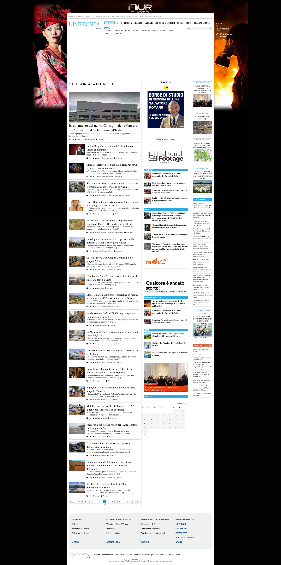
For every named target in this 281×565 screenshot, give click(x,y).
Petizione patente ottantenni (153, 533)
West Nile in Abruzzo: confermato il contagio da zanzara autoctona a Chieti (200, 246)
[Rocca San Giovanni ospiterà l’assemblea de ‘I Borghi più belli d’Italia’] (147, 193)
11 (108, 502)
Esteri (146, 210)
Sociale (103, 381)
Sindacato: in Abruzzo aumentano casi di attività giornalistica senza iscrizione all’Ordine (112, 184)
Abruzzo (79, 139)
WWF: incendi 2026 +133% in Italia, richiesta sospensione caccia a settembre (202, 262)
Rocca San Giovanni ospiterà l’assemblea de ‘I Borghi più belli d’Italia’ (169, 191)
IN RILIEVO (110, 195)
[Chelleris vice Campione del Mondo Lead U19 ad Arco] (147, 348)
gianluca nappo (166, 31)
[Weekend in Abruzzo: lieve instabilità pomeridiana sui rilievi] (77, 493)
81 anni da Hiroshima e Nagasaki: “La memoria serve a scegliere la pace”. (202, 357)
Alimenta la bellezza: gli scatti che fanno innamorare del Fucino (202, 145)
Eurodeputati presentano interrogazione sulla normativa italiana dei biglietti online (110, 240)
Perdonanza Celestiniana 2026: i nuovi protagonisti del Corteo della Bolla (166, 174)
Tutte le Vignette (202, 338)
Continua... (101, 139)
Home (71, 16)
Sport (102, 288)
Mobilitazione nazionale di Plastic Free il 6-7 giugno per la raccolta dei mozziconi (110, 407)
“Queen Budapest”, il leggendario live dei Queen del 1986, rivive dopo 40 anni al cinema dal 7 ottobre (169, 303)
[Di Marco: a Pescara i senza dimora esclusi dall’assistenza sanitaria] (77, 452)
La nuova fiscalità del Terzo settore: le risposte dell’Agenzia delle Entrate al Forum (202, 388)
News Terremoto (118, 232)
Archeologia (113, 542)
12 (112, 502)
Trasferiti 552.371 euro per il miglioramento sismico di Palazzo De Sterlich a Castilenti (109, 222)
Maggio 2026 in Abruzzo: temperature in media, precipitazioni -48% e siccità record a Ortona (112, 296)
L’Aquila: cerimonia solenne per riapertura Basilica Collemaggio (162, 388)
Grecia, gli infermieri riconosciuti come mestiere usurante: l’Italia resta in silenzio (169, 226)
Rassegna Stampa (185, 538)
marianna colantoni (113, 33)
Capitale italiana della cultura (126, 31)
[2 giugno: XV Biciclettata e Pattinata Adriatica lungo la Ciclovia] (77, 396)
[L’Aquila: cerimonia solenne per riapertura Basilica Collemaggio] (166, 377)
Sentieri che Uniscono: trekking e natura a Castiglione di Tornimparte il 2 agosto (168, 334)
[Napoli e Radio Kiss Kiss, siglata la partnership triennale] (147, 357)
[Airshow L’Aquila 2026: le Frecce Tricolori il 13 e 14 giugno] (77, 359)
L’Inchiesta (181, 529)
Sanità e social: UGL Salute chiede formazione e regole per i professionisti (169, 199)
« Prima (86, 502)
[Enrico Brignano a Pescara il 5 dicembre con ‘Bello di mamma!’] (77, 155)
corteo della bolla (150, 31)
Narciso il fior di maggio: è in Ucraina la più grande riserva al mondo (202, 175)
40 (127, 502)
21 (170, 423)
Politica (110, 251)
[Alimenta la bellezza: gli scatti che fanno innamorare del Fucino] (202, 156)
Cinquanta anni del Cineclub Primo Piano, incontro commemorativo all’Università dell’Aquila (108, 465)
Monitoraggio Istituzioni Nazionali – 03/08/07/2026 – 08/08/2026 (201, 374)
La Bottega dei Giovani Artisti (150, 16)
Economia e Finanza (89, 139)
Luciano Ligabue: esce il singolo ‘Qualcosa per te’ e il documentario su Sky (202, 254)
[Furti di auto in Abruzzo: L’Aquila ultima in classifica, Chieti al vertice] (147, 186)
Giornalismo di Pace (149, 524)
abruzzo (108, 31)
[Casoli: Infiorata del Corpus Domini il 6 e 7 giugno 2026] (77, 266)
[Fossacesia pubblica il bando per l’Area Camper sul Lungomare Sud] (77, 433)
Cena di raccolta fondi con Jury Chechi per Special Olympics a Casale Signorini (109, 370)
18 (151, 423)
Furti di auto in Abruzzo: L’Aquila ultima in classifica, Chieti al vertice (168, 184)
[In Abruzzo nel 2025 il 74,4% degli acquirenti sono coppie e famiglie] (77, 322)
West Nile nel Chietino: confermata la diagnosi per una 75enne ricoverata (202, 270)
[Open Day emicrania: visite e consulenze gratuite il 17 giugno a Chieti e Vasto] (77, 210)
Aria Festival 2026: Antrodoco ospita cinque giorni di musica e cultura (202, 295)
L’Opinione (180, 524)
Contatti (80, 16)
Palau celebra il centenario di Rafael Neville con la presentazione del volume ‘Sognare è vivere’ (201, 278)
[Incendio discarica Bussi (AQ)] (202, 127)
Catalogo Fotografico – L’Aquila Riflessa (108, 16)
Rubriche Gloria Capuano (155, 520)
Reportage (110, 529)
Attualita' (103, 195)
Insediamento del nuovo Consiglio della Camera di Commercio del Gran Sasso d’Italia (103, 127)
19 (157, 423)
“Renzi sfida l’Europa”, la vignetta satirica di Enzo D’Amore (202, 319)
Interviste (181, 533)
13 (163, 419)
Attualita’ (77, 520)
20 (119, 502)
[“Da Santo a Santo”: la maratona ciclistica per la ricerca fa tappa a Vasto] (77, 285)
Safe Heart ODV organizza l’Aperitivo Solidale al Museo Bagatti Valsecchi (201, 287)
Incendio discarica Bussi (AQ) (202, 118)
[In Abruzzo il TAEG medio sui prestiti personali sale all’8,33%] (77, 340)
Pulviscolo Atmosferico (150, 529)
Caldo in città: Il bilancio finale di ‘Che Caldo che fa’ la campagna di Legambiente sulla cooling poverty (202, 366)
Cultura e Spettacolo (107, 158)
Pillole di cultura (113, 533)
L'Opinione (98, 177)
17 (145, 423)
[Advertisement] (140, 57)
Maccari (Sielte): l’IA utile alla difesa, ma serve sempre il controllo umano (111, 166)
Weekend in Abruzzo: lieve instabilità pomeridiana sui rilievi (106, 485)
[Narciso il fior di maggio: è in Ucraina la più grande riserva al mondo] (202, 186)
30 (123, 502)
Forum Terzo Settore (203, 345)
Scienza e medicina (107, 177)
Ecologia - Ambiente (107, 307)
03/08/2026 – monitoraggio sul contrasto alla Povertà (202, 381)
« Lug (143, 434)
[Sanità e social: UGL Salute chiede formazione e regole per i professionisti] (147, 203)
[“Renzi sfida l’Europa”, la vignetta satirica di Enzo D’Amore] (202, 329)
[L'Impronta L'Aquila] (85, 26)
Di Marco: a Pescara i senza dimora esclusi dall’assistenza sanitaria (109, 445)
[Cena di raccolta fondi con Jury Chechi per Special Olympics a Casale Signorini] (77, 378)
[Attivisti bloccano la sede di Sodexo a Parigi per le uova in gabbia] (147, 239)
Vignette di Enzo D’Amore (117, 524)
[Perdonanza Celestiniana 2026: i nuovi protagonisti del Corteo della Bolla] (147, 178)
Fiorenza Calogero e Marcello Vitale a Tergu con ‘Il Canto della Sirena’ (201, 303)
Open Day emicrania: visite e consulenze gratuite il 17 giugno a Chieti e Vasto (112, 203)
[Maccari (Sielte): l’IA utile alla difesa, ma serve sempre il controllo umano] (77, 173)
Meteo (88, 16)
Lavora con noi (131, 16)
